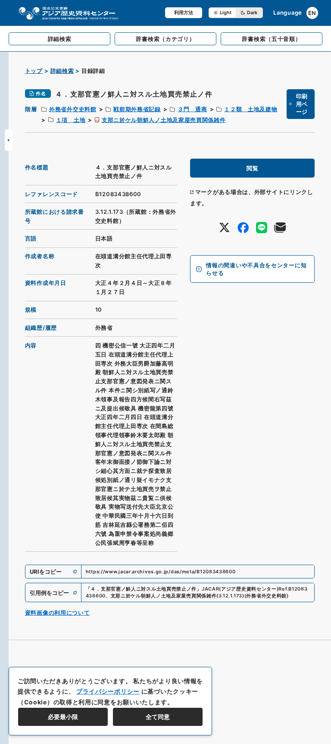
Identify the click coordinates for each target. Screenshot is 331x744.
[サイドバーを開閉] (8, 140)
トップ (34, 70)
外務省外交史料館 (73, 109)
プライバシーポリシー (108, 691)
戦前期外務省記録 (137, 109)
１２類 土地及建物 (250, 109)
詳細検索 (62, 70)
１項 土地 (71, 119)
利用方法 (183, 12)
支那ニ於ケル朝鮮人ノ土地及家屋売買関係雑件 (164, 119)
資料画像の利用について (57, 612)
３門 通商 (192, 109)
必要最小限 (63, 716)
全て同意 (158, 716)
